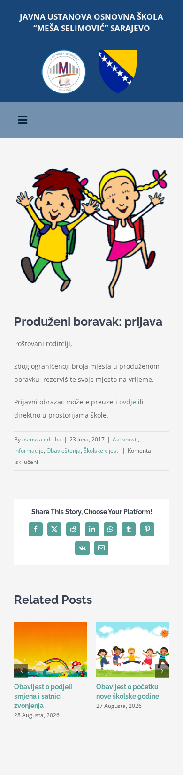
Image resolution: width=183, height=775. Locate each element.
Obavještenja (63, 451)
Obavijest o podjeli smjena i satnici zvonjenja (43, 696)
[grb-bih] (118, 53)
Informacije (29, 451)
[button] (21, 671)
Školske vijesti (102, 451)
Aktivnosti (125, 439)
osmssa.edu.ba (41, 439)
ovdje (127, 401)
